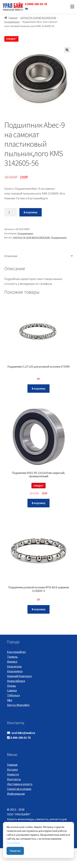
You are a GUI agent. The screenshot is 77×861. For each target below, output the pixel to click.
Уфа (9, 700)
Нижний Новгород (19, 676)
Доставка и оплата (19, 784)
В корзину (30, 212)
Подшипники (11, 21)
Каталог (12, 769)
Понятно (15, 850)
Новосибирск (16, 681)
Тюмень (12, 656)
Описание (10, 256)
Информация (16, 793)
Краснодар (14, 666)
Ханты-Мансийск (18, 705)
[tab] (38, 256)
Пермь (11, 686)
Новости (13, 774)
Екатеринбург (16, 652)
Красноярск (15, 671)
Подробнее (13, 842)
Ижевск (12, 661)
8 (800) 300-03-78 (36, 4)
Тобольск (13, 695)
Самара (12, 690)
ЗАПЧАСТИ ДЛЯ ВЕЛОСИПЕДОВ (38, 17)
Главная (13, 17)
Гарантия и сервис (19, 789)
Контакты (14, 779)
